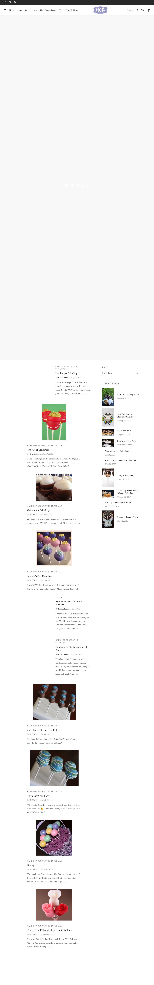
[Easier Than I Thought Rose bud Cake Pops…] (54, 905)
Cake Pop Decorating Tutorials (66, 368)
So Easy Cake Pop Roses (128, 394)
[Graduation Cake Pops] (54, 487)
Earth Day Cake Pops (38, 795)
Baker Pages (50, 10)
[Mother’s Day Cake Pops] (54, 548)
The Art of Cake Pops (38, 449)
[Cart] (149, 10)
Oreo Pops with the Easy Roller (43, 729)
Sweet (58, 597)
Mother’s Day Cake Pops (40, 575)
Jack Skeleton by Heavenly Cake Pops (126, 415)
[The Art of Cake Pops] (54, 422)
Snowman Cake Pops (126, 441)
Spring (30, 865)
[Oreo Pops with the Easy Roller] (54, 702)
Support (28, 10)
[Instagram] (15, 2)
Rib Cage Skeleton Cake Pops (118, 502)
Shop (19, 10)
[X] (10, 2)
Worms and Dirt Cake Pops (117, 451)
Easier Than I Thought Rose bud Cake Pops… (51, 930)
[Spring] (54, 838)
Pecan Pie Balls (124, 431)
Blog (61, 10)
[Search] (136, 10)
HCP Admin (63, 378)
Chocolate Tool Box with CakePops (121, 460)
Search (105, 367)
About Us (38, 10)
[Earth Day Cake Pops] (54, 768)
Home (12, 10)
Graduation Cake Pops (38, 510)
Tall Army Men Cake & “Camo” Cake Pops (127, 491)
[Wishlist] (143, 10)
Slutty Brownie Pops (126, 475)
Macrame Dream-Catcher (128, 517)
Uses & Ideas (72, 10)
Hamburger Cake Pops (66, 373)
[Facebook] (5, 2)
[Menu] (5, 10)
